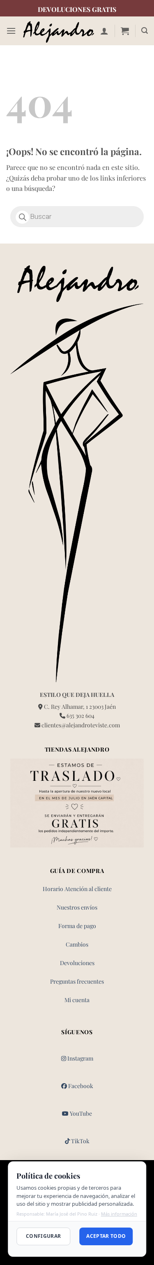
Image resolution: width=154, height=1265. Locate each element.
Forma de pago (77, 926)
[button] (11, 31)
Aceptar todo (106, 1236)
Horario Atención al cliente (77, 889)
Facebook (80, 1086)
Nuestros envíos (77, 907)
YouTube (80, 1113)
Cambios (77, 944)
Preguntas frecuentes (77, 981)
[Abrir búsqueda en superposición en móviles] (77, 216)
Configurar (43, 1236)
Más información (119, 1214)
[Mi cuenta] (104, 31)
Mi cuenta (77, 1000)
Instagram (79, 1058)
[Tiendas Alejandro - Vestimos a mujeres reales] (58, 31)
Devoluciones (77, 963)
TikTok (80, 1141)
